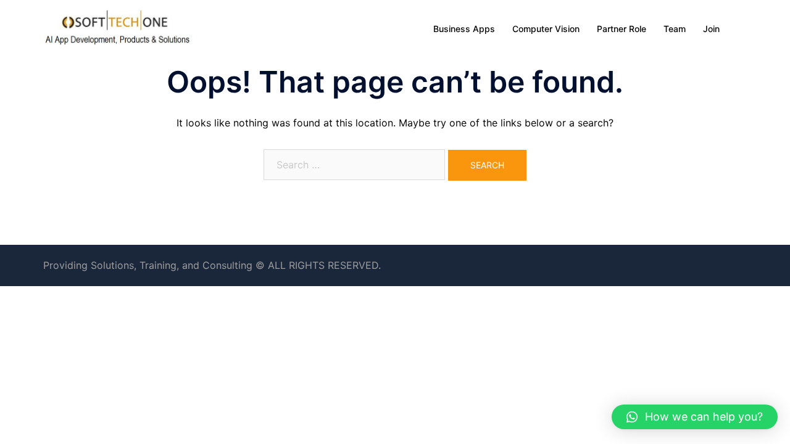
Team (674, 28)
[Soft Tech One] (117, 28)
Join (711, 28)
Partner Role (621, 28)
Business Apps (464, 28)
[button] (695, 417)
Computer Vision (546, 28)
